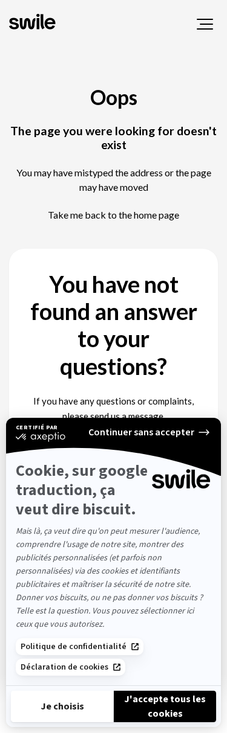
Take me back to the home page (113, 214)
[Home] (33, 23)
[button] (205, 24)
